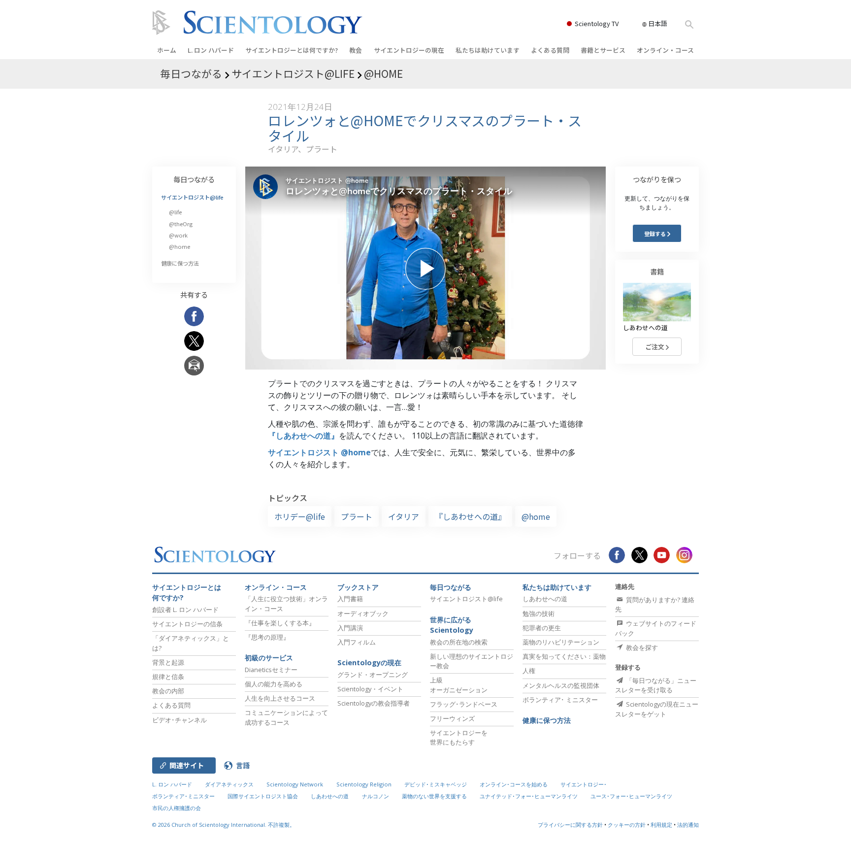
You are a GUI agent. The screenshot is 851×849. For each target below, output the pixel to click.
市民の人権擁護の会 (176, 808)
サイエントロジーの (409, 50)
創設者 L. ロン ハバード (185, 609)
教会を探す (641, 647)
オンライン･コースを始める (514, 784)
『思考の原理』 (267, 637)
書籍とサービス (603, 50)
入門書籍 (350, 598)
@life (175, 212)
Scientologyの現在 (369, 662)
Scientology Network (294, 784)
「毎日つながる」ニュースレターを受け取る (655, 685)
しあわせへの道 (545, 598)
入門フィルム (356, 642)
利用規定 (661, 824)
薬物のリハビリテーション (561, 642)
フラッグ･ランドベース (463, 704)
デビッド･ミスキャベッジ (435, 784)
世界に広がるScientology (451, 625)
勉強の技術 (539, 613)
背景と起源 (168, 662)
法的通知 (688, 824)
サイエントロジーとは (291, 50)
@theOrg (181, 224)
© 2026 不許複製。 (223, 824)
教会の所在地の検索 (459, 642)
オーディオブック (363, 613)
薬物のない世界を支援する (434, 796)
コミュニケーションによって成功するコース (286, 717)
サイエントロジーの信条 (187, 623)
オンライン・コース (665, 50)
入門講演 (350, 627)
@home (536, 516)
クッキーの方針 (627, 824)
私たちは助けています (488, 50)
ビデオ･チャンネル (179, 719)
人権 (529, 670)
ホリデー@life (299, 516)
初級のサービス (269, 657)
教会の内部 (168, 690)
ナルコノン (375, 796)
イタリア (403, 516)
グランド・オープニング (372, 674)
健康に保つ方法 (180, 263)
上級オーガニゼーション (459, 685)
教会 (355, 50)
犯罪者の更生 (542, 627)
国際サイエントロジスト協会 (263, 796)
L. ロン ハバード (211, 50)
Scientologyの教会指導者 (373, 703)
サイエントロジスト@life (192, 197)
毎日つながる (194, 179)
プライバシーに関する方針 (570, 824)
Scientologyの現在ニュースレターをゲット (656, 709)
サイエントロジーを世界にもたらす (459, 737)
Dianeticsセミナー (271, 669)
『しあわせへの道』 (303, 435)
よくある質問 (550, 50)
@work (178, 235)
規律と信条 (168, 676)
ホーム (166, 50)
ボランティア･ (560, 699)
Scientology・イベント (370, 688)
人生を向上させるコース (280, 698)
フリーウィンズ (452, 718)
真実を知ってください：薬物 (564, 656)
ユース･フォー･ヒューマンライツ (631, 796)
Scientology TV (597, 23)
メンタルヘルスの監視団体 (561, 685)
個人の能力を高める (273, 683)
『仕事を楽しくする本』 (280, 622)
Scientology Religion (364, 784)
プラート (356, 516)
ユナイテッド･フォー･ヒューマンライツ (529, 796)
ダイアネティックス (229, 784)
